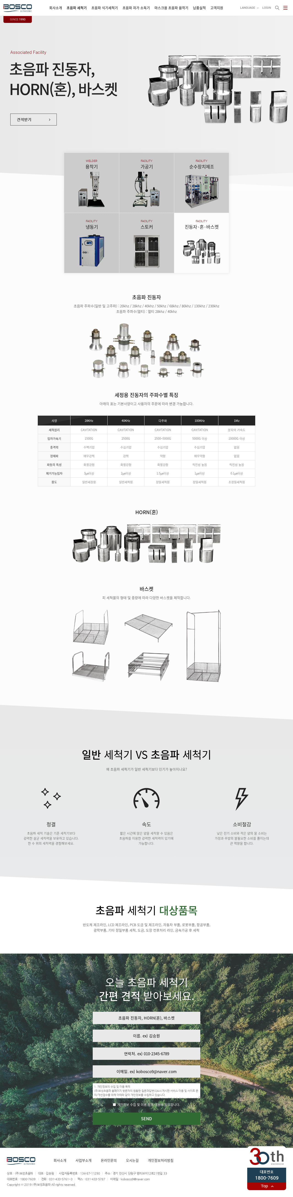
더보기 (81, 200)
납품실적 (199, 7)
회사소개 (55, 7)
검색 (277, 8)
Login (266, 7)
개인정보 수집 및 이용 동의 (148, 1104)
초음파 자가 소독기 (136, 7)
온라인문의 (109, 1160)
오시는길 (132, 1160)
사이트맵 (285, 8)
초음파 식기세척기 (104, 7)
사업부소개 (84, 1160)
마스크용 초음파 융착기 (171, 7)
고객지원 (216, 7)
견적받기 (102, 200)
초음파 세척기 (77, 7)
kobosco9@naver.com (135, 1179)
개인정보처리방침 (161, 1160)
